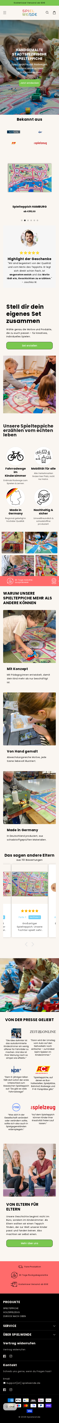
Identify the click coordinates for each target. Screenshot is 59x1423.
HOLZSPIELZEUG (11, 1312)
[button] (47, 12)
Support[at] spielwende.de (23, 1383)
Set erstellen (29, 345)
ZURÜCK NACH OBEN (14, 1316)
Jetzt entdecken (29, 83)
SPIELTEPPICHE (10, 1308)
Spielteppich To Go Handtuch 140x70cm (31, 207)
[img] (29, 911)
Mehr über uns (29, 1243)
